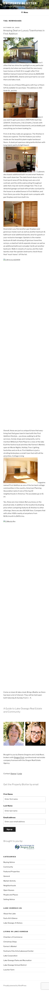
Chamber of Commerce (12, 937)
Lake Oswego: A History (12, 923)
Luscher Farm (8, 970)
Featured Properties (11, 872)
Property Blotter (20, 3)
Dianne (13, 774)
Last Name (8, 806)
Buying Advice (9, 862)
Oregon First (19, 757)
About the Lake (9, 914)
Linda (19, 774)
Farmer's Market (10, 946)
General (6, 876)
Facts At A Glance (10, 918)
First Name (8, 794)
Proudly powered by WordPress (14, 985)
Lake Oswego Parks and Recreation (17, 960)
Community (8, 867)
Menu (26, 12)
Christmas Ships (10, 942)
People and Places (10, 895)
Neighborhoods (9, 886)
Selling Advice (9, 899)
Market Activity (9, 881)
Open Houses (8, 890)
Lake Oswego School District (15, 965)
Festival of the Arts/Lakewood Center (18, 951)
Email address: (9, 818)
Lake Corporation (10, 956)
